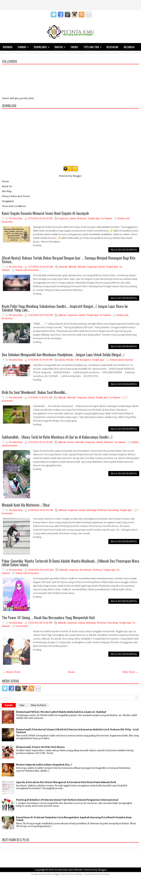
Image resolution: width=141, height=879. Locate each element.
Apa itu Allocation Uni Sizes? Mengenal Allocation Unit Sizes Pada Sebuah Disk (66, 782)
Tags (21, 705)
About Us (7, 186)
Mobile (70, 359)
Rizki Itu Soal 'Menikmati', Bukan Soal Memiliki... (34, 392)
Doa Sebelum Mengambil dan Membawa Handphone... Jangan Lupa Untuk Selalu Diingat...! (63, 354)
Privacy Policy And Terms (16, 196)
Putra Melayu (77, 874)
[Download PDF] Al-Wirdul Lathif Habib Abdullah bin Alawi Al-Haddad (61, 712)
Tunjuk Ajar (94, 218)
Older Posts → (130, 672)
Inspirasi (63, 218)
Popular (9, 705)
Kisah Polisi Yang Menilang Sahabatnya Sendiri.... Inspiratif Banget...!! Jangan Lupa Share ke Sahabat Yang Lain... (65, 308)
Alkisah (72, 266)
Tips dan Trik (92, 47)
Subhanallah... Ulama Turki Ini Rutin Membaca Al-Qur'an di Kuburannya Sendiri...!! (57, 437)
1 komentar (21, 626)
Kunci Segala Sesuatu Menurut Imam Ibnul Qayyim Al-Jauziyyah (45, 213)
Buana (70, 442)
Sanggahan (8, 201)
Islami (72, 218)
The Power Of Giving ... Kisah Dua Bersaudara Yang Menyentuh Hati (48, 617)
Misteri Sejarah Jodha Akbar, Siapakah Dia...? (44, 764)
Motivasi (81, 218)
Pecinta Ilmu (46, 874)
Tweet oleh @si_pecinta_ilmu (18, 98)
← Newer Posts (11, 672)
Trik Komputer (83, 359)
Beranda (7, 47)
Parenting (113, 510)
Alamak (63, 266)
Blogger (77, 176)
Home (5, 181)
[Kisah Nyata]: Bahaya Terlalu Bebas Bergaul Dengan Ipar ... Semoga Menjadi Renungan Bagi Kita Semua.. (68, 259)
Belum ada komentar (27, 270)
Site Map (7, 191)
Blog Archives (38, 705)
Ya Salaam (106, 218)
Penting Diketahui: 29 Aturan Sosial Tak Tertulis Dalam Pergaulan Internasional (67, 799)
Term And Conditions (14, 206)
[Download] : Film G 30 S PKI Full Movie (40, 747)
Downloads (41, 47)
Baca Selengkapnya (124, 249)
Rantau (60, 47)
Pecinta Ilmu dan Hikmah (68, 869)
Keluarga (129, 47)
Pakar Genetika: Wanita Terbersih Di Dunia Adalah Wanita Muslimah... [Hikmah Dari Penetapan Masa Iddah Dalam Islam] (70, 562)
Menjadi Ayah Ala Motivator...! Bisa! (26, 505)
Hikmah (23, 47)
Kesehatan (112, 47)
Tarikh (74, 47)
